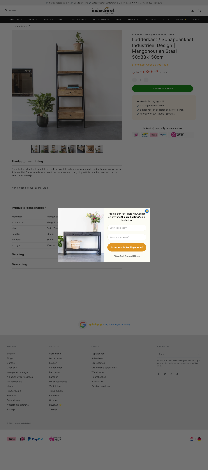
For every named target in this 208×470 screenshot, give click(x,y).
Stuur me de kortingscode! (127, 247)
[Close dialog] (146, 211)
